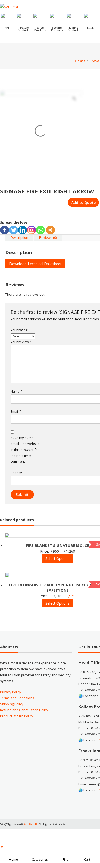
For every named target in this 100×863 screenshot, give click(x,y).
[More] (50, 230)
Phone (17, 472)
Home (80, 61)
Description (19, 237)
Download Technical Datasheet (35, 263)
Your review (21, 342)
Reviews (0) (48, 237)
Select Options (57, 558)
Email (16, 411)
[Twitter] (13, 230)
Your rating (20, 330)
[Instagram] (31, 230)
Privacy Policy (10, 692)
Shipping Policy (11, 704)
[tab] (19, 238)
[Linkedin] (22, 230)
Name (16, 391)
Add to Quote (83, 202)
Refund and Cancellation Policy (24, 710)
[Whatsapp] (40, 230)
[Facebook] (4, 230)
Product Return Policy (16, 716)
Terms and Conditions (17, 698)
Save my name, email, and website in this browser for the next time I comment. (25, 449)
